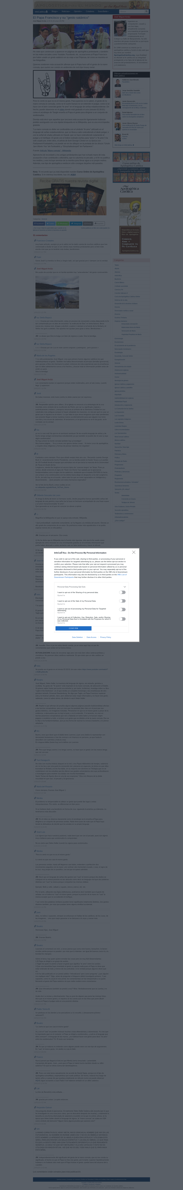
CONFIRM (73, 628)
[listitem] (91, 587)
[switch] (122, 592)
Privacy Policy (105, 637)
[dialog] (91, 595)
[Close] (134, 553)
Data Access (91, 637)
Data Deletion (77, 637)
